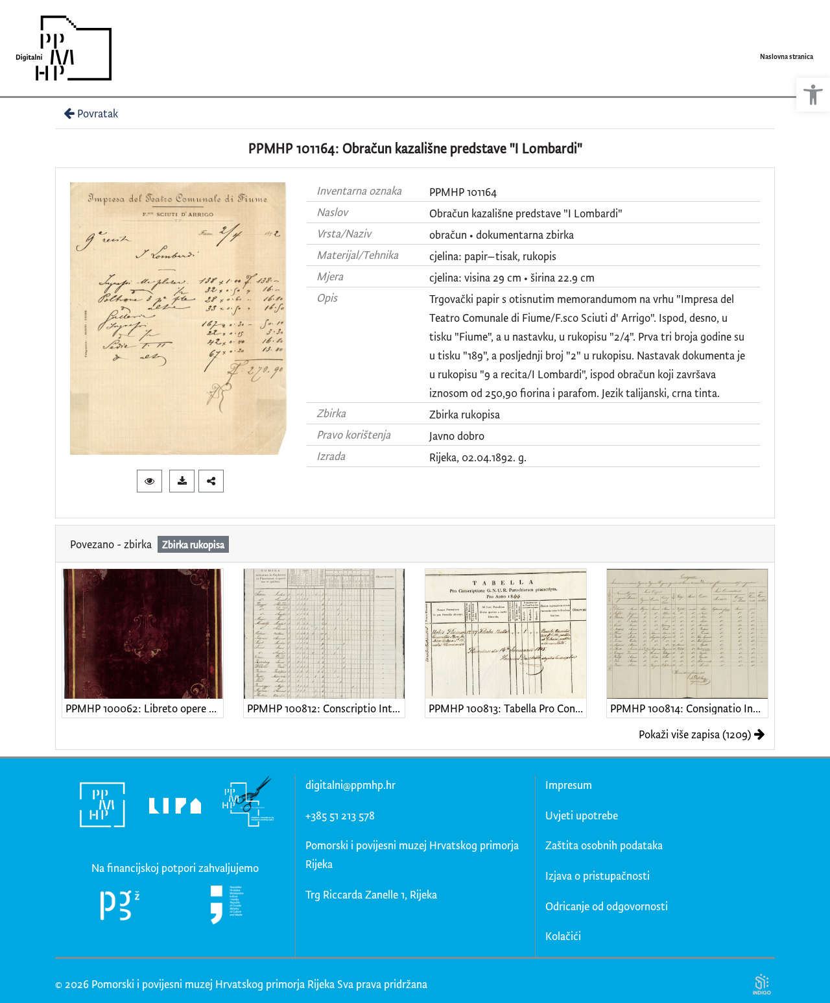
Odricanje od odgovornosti (606, 906)
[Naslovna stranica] (59, 48)
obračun (448, 234)
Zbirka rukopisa (464, 414)
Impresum (568, 784)
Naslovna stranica (786, 56)
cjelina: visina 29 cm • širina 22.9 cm (512, 277)
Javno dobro (456, 435)
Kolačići (563, 935)
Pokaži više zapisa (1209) (695, 734)
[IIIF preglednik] (149, 481)
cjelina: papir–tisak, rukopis (492, 255)
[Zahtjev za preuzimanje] (182, 481)
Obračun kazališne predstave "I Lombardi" (525, 213)
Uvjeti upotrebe (581, 815)
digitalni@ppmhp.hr (350, 784)
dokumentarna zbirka (525, 234)
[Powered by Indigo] (761, 984)
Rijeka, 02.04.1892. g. (478, 457)
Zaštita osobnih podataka (604, 845)
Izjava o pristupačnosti (597, 875)
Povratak (97, 113)
